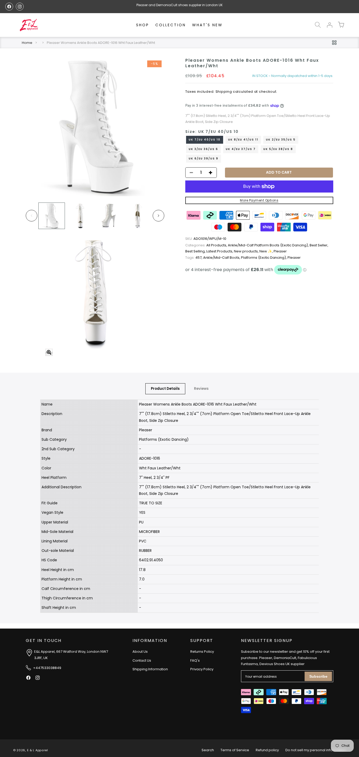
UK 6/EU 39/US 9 (203, 158)
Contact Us (141, 660)
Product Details (165, 388)
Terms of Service (234, 750)
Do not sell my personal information (315, 750)
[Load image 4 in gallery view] (138, 216)
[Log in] (329, 25)
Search (208, 750)
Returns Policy (202, 651)
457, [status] (194, 257)
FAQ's (195, 660)
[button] (318, 25)
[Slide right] (158, 215)
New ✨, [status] (266, 251)
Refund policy (267, 750)
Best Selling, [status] (195, 251)
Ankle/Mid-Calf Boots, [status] (222, 257)
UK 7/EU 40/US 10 (204, 140)
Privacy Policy (201, 669)
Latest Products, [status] (220, 251)
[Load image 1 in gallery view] (52, 216)
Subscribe (318, 676)
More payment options (259, 200)
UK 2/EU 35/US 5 (281, 140)
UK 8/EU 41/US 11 (243, 140)
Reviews (201, 388)
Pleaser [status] (280, 251)
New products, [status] (246, 251)
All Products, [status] (206, 245)
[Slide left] (31, 215)
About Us (140, 651)
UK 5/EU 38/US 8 (278, 149)
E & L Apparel (37, 750)
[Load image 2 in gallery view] (80, 216)
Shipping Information (150, 669)
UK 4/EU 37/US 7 (241, 149)
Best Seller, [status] (319, 245)
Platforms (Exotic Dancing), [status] (264, 257)
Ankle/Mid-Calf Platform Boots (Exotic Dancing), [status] (269, 245)
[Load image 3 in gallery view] (109, 216)
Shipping (224, 91)
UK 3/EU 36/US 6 (203, 149)
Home (27, 42)
